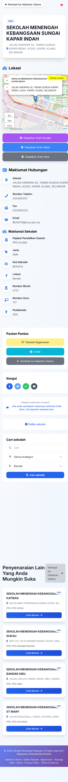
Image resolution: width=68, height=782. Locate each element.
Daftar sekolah (37, 424)
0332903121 (20, 198)
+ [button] (7, 80)
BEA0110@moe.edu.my (26, 222)
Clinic (9, 125)
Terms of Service (50, 762)
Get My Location (57, 78)
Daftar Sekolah (31, 759)
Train (9, 120)
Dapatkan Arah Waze (37, 147)
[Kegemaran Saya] (61, 5)
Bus (9, 115)
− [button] (7, 87)
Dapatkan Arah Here (37, 156)
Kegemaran (46, 759)
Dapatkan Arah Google (37, 137)
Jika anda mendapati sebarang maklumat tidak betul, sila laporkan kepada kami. (37, 408)
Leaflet (64, 128)
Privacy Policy (32, 762)
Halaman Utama (13, 759)
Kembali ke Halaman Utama (24, 4)
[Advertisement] (34, 520)
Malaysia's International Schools (34, 754)
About (19, 762)
